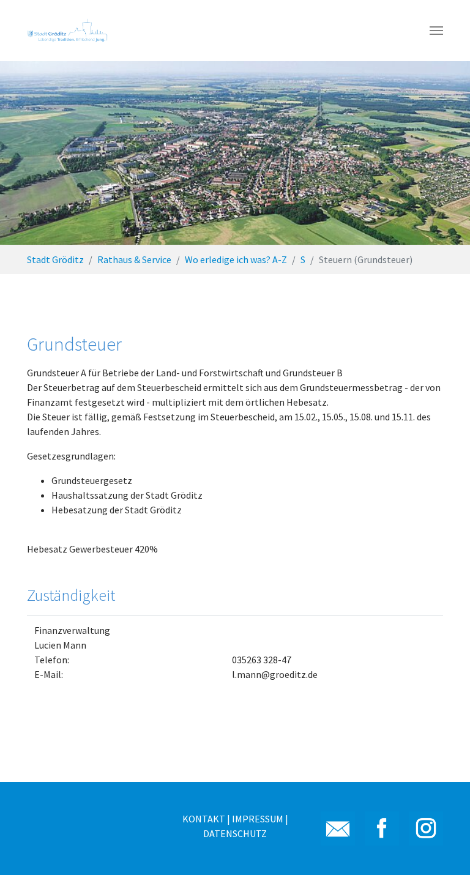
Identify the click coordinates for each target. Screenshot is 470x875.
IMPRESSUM (257, 819)
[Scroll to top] (443, 848)
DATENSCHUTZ (235, 833)
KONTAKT (203, 819)
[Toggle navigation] (436, 30)
